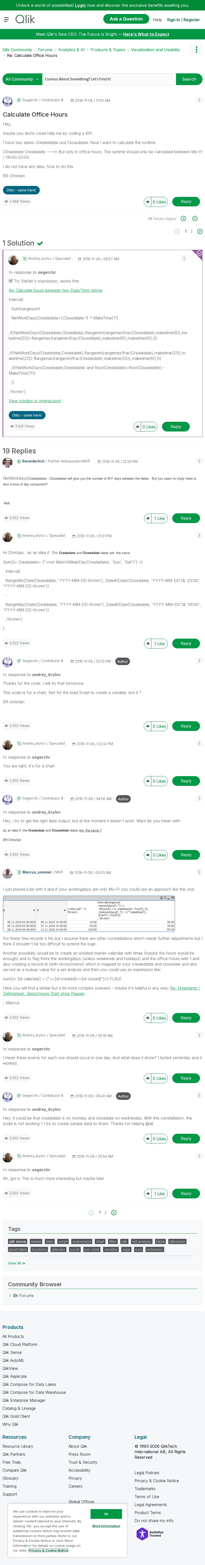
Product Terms (147, 1512)
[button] (199, 100)
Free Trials (11, 1462)
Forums (45, 49)
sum (138, 1249)
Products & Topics (107, 49)
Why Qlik (10, 1424)
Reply (186, 201)
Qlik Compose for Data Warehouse (34, 1392)
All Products (13, 1336)
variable (111, 1249)
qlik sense (17, 1241)
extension (155, 1249)
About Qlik (77, 1446)
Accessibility (79, 1470)
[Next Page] (199, 231)
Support (9, 1494)
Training (9, 1486)
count (75, 1249)
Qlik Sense (12, 1352)
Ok (106, 1514)
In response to (32, 272)
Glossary (10, 1478)
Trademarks (145, 1488)
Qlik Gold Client (16, 1416)
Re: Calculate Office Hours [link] (32, 55)
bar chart (91, 1249)
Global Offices (81, 1501)
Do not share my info (154, 1520)
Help (157, 19)
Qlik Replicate (14, 1376)
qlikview (58, 1249)
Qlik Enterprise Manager (24, 1400)
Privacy (75, 1478)
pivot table (18, 1249)
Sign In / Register (183, 19)
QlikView (10, 1368)
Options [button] (196, 50)
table (160, 1241)
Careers (75, 1486)
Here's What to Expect (146, 34)
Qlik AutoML (13, 1360)
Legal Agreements (150, 1504)
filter (112, 1241)
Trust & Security (83, 1462)
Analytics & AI (71, 49)
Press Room (79, 1454)
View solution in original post (35, 400)
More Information (106, 1526)
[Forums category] (10, 1295)
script (63, 1241)
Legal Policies (146, 1472)
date (50, 1241)
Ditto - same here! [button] (21, 190)
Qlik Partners (13, 1454)
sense (36, 1241)
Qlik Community (17, 49)
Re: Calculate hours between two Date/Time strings (55, 290)
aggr (126, 1249)
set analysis (141, 1241)
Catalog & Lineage (19, 1408)
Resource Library (17, 1446)
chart (100, 1241)
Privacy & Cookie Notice (156, 1480)
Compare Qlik (14, 1470)
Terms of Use (146, 1496)
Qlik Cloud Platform (19, 1344)
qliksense (177, 1241)
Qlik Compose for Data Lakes (29, 1384)
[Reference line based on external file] (194, 218)
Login (80, 5)
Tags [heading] (14, 1229)
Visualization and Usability (155, 49)
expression (81, 1241)
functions (39, 1249)
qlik (124, 1241)
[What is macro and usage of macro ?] (186, 218)
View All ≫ (17, 1263)
